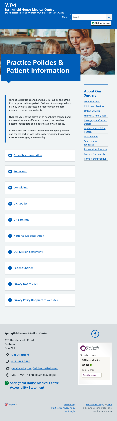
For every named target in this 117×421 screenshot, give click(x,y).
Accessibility (69, 404)
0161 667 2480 (20, 361)
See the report (90, 375)
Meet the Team (92, 101)
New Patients (91, 136)
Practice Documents (94, 154)
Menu (65, 17)
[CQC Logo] (89, 351)
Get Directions (20, 354)
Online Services (92, 111)
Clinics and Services (94, 106)
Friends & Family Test (95, 115)
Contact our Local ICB (95, 158)
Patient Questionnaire (95, 149)
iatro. (109, 404)
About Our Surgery (92, 93)
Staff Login (70, 411)
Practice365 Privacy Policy (63, 408)
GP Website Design (95, 404)
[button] (40, 155)
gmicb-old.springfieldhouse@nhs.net (34, 368)
